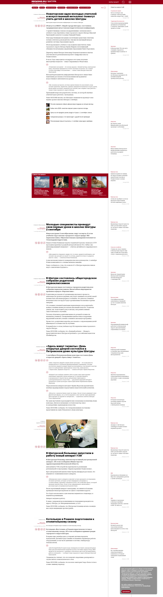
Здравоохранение (40, 422)
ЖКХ (44, 519)
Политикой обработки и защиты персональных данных (136, 578)
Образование (41, 14)
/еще (102, 7)
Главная (36, 14)
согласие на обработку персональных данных (136, 574)
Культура (43, 346)
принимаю (126, 591)
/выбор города (113, 2)
